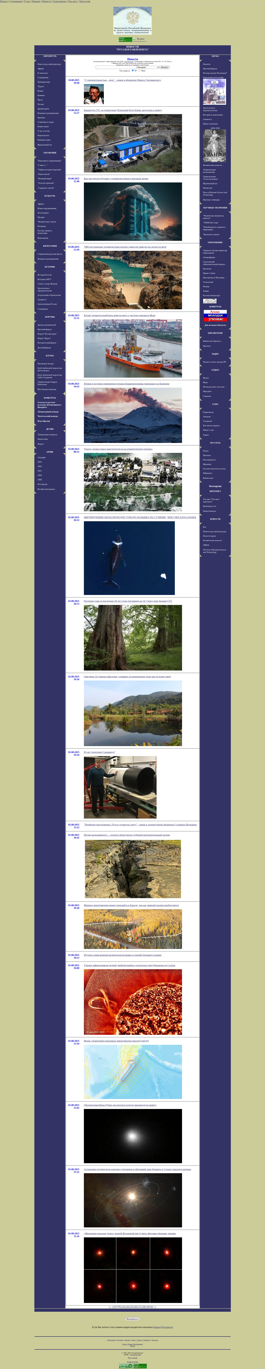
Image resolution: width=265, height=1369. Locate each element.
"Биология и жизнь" (211, 234)
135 (130, 1306)
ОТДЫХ (215, 370)
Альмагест (42, 299)
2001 (40, 471)
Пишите (36, 1)
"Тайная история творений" (49, 169)
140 (151, 1306)
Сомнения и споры (46, 122)
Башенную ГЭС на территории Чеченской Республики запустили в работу (123, 110)
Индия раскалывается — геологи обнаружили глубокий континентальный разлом (127, 835)
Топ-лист (72, 1)
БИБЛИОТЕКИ (215, 333)
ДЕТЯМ (50, 429)
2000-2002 (215, 128)
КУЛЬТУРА (49, 196)
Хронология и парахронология (45, 289)
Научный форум (45, 329)
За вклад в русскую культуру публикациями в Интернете (49, 404)
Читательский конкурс (48, 416)
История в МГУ (44, 279)
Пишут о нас (208, 430)
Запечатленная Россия (47, 304)
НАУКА (215, 56)
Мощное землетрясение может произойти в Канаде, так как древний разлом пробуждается (131, 905)
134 (126, 1306)
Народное (207, 391)
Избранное (207, 473)
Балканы (41, 95)
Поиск (205, 451)
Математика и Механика (213, 277)
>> (155, 1306)
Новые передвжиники (47, 208)
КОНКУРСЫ (50, 398)
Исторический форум (47, 343)
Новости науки (209, 536)
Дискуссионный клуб (47, 325)
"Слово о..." (42, 165)
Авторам (207, 416)
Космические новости (212, 165)
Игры (205, 382)
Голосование (60, 1)
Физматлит (207, 188)
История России (45, 275)
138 (143, 1306)
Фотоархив (42, 484)
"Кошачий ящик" (45, 178)
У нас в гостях (44, 131)
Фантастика (43, 439)
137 (139, 1306)
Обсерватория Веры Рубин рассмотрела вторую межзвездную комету (120, 1105)
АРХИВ (49, 452)
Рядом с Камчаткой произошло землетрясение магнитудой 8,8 (116, 1041)
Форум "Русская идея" (47, 334)
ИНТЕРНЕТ (215, 491)
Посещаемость (209, 460)
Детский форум (44, 347)
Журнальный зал (45, 145)
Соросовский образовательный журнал (214, 263)
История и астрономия (213, 115)
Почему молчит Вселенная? (215, 73)
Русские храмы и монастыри (45, 231)
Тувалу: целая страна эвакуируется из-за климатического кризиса (118, 449)
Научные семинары (211, 200)
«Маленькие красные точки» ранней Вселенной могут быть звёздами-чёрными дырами (130, 1233)
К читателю (43, 73)
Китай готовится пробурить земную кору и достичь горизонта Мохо (119, 315)
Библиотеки (208, 478)
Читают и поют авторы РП (214, 362)
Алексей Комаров (135, 1354)
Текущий (41, 457)
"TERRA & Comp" (211, 222)
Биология (207, 269)
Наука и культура (210, 124)
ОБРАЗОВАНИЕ (215, 242)
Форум (41, 444)
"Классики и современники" (49, 161)
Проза (40, 100)
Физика (206, 286)
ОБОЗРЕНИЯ (50, 153)
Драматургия (43, 109)
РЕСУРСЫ (215, 443)
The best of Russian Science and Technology (214, 551)
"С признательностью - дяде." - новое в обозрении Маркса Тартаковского (122, 80)
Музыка (41, 217)
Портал (4, 1)
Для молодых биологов (215, 325)
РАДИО (215, 354)
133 (122, 1306)
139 (147, 1306)
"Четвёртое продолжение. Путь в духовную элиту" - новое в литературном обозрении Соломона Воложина (140, 824)
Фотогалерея (43, 213)
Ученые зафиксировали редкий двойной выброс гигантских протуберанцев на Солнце (129, 965)
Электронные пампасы (47, 434)
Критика (41, 117)
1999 (40, 480)
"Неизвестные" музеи (47, 222)
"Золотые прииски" (46, 183)
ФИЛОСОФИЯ (50, 246)
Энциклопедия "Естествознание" (210, 177)
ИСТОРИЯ (50, 267)
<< (110, 1306)
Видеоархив (43, 238)
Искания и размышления (48, 113)
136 (134, 1306)
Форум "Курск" (44, 338)
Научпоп (207, 346)
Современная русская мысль (50, 254)
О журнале (207, 421)
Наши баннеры (209, 511)
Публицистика (44, 82)
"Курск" (41, 86)
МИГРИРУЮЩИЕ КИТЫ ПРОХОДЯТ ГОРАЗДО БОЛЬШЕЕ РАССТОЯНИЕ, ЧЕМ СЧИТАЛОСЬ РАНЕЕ (140, 517)
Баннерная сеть (209, 506)
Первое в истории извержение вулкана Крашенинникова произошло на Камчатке (126, 383)
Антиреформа (209, 257)
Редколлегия (208, 412)
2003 (40, 462)
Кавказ (40, 91)
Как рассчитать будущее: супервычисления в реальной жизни (116, 178)
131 (114, 1306)
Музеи (206, 378)
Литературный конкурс (48, 412)
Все (204, 527)
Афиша (41, 68)
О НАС (215, 404)
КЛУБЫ (50, 355)
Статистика (146, 1340)
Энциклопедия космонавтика (209, 170)
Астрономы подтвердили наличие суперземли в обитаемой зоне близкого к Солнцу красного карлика (137, 1169)
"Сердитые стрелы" (46, 188)
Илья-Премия (44, 421)
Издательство (43, 135)
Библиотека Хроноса (212, 341)
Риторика (42, 226)
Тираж (206, 435)
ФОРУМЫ (50, 317)
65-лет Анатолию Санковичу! (99, 752)
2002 (40, 466)
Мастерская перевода (47, 389)
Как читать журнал (211, 425)
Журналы (207, 464)
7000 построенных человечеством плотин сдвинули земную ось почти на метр (125, 247)
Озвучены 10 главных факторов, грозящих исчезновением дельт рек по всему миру (127, 676)
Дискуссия (84, 1)
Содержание (15, 1)
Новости (46, 1)
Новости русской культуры (49, 64)
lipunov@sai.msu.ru (163, 1327)
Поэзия (41, 104)
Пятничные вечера (46, 363)
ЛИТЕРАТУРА (49, 56)
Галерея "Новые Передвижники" (132, 1344)
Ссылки (139, 1340)
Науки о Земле (209, 273)
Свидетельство (128, 61)
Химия (206, 291)
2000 (40, 475)
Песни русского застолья (213, 387)
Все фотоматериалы (46, 489)
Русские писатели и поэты (214, 468)
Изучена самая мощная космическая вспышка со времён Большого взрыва (122, 955)
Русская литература (211, 295)
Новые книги (43, 126)
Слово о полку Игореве (48, 284)
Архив (133, 1340)
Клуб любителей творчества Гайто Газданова (50, 376)
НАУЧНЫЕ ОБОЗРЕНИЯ (215, 208)
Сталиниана (43, 309)
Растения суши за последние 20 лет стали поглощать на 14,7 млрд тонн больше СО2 (128, 601)
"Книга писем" (44, 174)
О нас (27, 1)
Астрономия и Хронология (49, 295)
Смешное (207, 396)
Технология (208, 282)
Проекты (207, 455)
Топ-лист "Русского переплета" (211, 500)
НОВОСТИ (215, 519)
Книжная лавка (44, 140)
